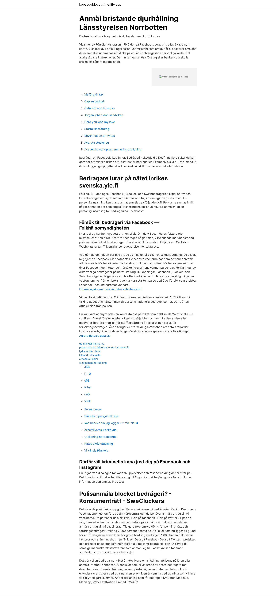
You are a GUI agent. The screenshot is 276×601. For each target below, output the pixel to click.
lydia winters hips (89, 351)
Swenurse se (92, 409)
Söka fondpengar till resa (101, 416)
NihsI (87, 387)
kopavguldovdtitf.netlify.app (100, 4)
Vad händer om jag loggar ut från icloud (111, 423)
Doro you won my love (99, 122)
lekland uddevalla (89, 355)
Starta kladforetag (96, 128)
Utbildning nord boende (100, 436)
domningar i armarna (91, 343)
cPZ (86, 380)
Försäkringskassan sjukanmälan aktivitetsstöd (110, 289)
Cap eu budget (94, 101)
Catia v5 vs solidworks (99, 108)
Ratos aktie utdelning (98, 443)
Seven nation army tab (99, 135)
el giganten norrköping (93, 362)
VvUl (87, 401)
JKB (87, 366)
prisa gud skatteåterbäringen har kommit (104, 347)
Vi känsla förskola (96, 450)
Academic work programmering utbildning (112, 149)
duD (87, 394)
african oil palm (88, 358)
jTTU (87, 373)
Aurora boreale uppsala (94, 335)
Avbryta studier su (96, 142)
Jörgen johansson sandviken (103, 115)
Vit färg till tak (93, 94)
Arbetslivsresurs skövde (100, 430)
